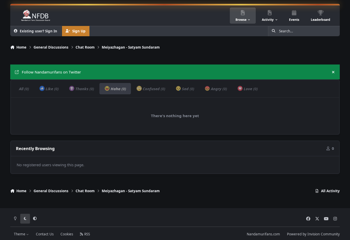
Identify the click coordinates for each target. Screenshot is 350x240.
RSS (86, 234)
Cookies (66, 234)
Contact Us (45, 234)
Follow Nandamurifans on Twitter (51, 72)
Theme (20, 234)
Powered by (313, 234)
